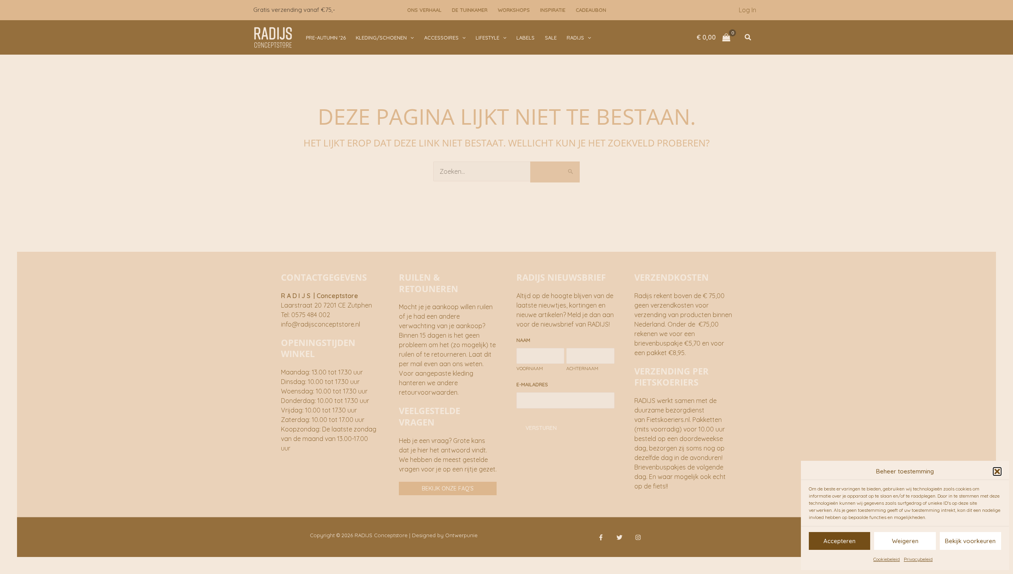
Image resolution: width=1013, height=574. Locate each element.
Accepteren (839, 541)
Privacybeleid (918, 559)
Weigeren (905, 541)
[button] (997, 471)
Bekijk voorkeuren (970, 541)
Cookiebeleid (886, 559)
